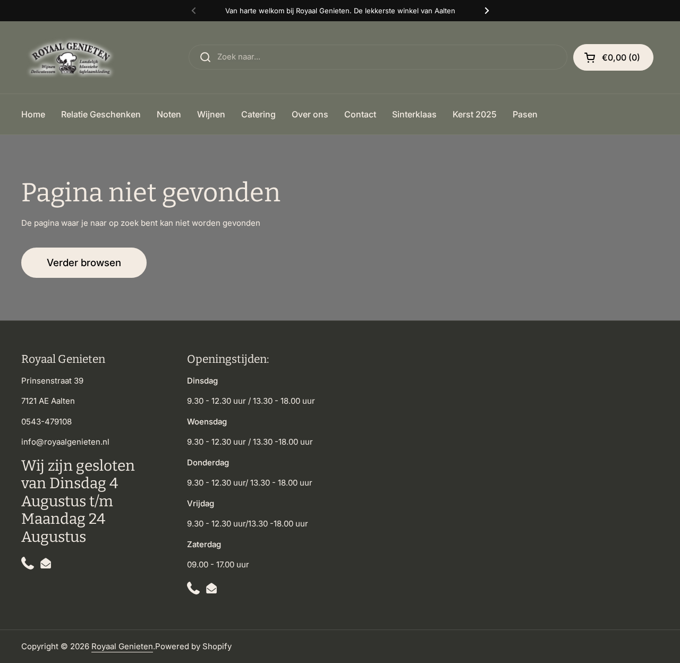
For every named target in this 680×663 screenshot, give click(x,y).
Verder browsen (84, 263)
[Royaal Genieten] (72, 57)
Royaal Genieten (122, 646)
